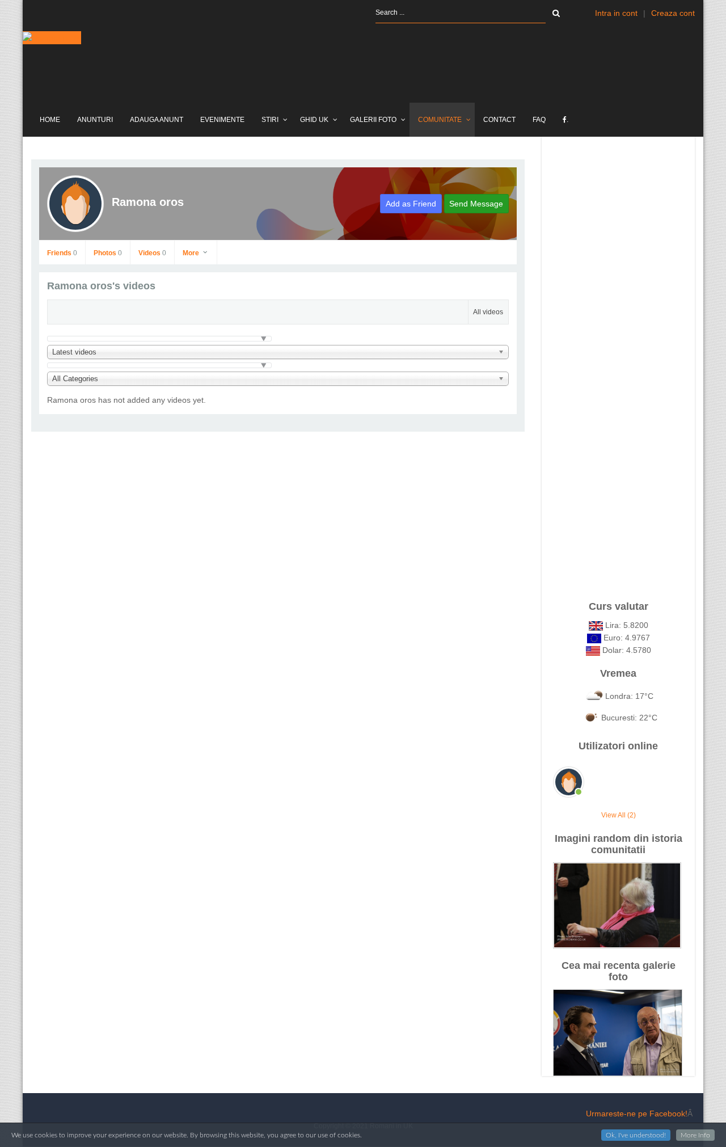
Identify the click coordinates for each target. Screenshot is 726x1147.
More (192, 253)
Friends (62, 253)
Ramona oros (148, 202)
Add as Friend (411, 203)
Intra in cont (616, 13)
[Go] (556, 13)
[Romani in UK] (52, 37)
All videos (488, 312)
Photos (108, 253)
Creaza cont (673, 13)
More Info (695, 1135)
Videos (152, 253)
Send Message (476, 203)
